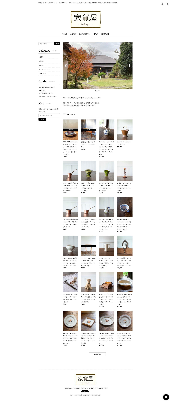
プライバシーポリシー (47, 93)
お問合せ (43, 90)
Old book (43, 73)
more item (97, 377)
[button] (84, 34)
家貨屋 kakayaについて (47, 87)
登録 (42, 119)
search (57, 43)
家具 (41, 57)
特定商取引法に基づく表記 (48, 96)
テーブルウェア (45, 69)
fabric (42, 65)
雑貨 (41, 61)
